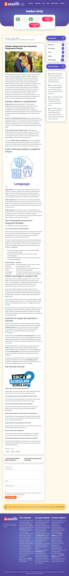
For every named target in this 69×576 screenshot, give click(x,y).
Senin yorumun (9, 469)
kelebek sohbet (39, 572)
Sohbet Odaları (55, 60)
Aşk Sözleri (55, 44)
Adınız (6, 481)
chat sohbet (32, 572)
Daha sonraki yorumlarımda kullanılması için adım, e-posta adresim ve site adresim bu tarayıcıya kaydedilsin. (23, 493)
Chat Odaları (55, 48)
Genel (55, 52)
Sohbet (55, 56)
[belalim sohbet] (11, 4)
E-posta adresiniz (9, 486)
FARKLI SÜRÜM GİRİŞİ (34, 25)
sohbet (12, 451)
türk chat (32, 573)
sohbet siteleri (56, 572)
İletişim (7, 451)
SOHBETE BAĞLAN (47, 19)
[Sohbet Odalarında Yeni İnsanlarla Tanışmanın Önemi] (23, 61)
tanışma (18, 451)
